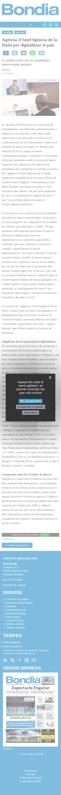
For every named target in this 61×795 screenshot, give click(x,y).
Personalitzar (30, 412)
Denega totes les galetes (30, 407)
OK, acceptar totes (30, 401)
